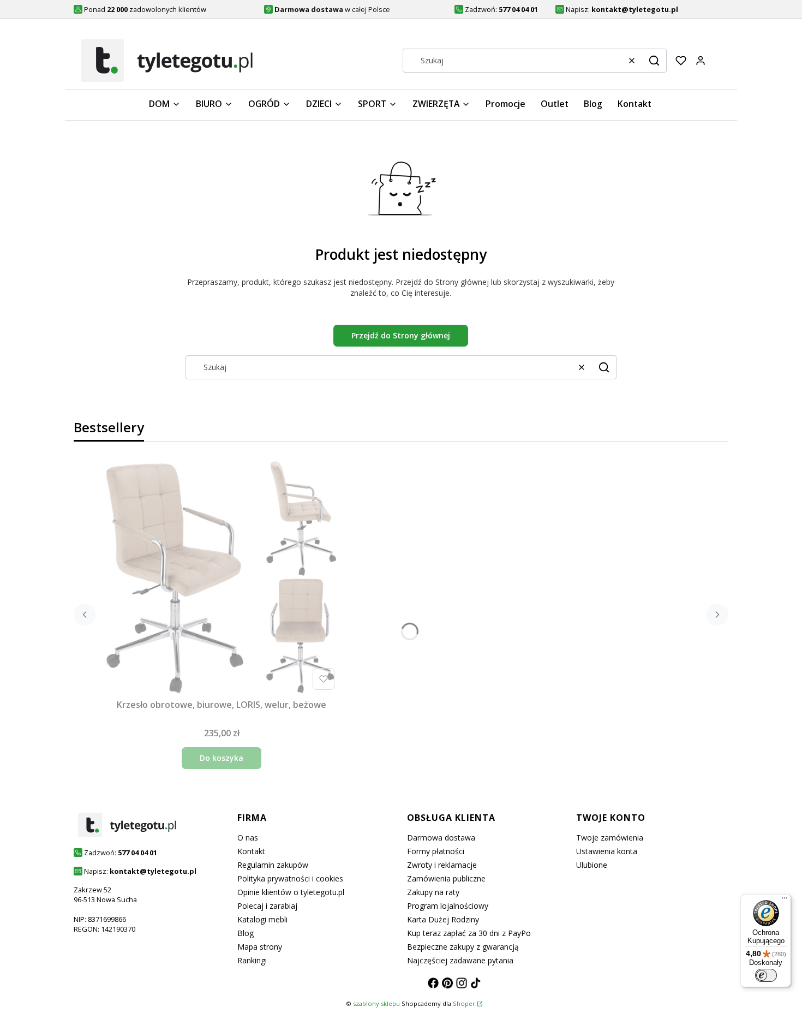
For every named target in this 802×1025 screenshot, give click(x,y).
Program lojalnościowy (447, 906)
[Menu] (784, 900)
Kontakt (251, 851)
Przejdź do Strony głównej (400, 335)
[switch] (766, 975)
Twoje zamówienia (609, 837)
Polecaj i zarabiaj (267, 906)
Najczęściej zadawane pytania (460, 960)
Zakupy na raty (433, 892)
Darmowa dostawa (441, 837)
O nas (247, 837)
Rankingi (252, 960)
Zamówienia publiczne (446, 878)
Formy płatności (435, 851)
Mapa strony (259, 946)
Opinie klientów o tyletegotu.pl (290, 892)
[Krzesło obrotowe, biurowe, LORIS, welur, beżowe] (221, 577)
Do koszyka (221, 758)
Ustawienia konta (606, 851)
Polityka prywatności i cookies (290, 878)
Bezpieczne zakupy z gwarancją (463, 946)
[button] (654, 60)
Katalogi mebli (262, 919)
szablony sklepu (376, 1003)
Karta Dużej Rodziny (443, 919)
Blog (245, 933)
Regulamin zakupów (272, 865)
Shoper (464, 1003)
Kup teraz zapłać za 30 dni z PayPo (469, 933)
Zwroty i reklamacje (442, 865)
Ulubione (591, 865)
